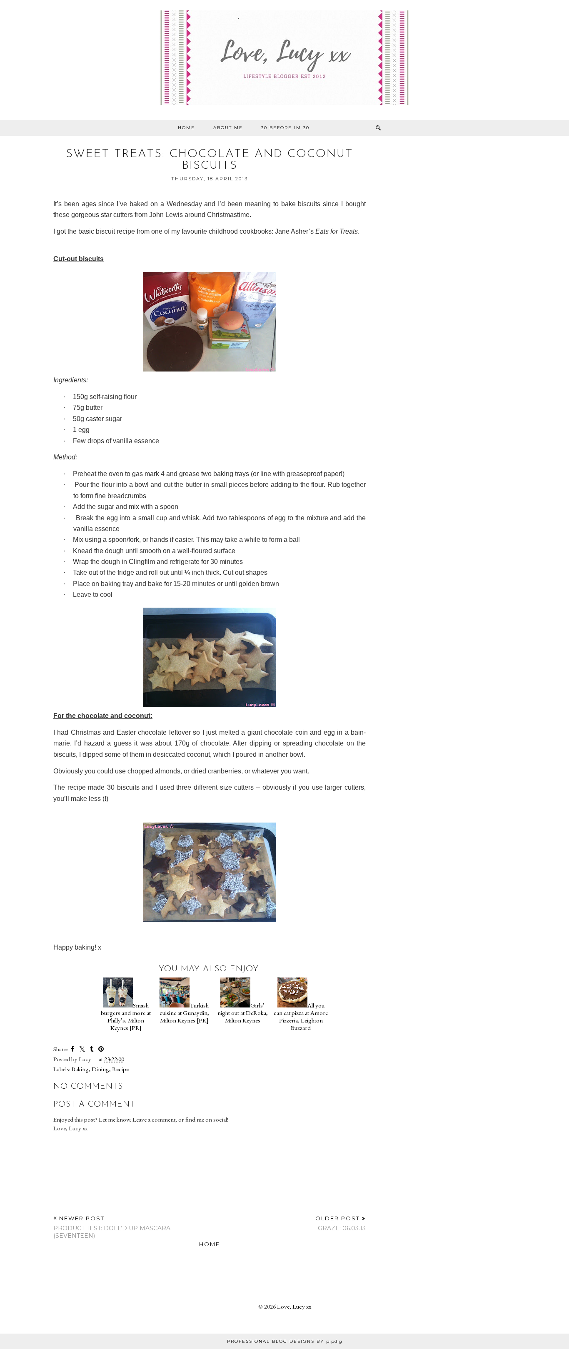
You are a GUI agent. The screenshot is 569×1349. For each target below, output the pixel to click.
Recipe (120, 1069)
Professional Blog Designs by (284, 1341)
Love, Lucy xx (294, 1306)
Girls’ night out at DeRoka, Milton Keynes (242, 1012)
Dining (100, 1069)
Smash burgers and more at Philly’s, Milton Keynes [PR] (126, 1016)
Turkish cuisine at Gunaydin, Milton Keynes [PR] (184, 1012)
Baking (80, 1069)
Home (186, 127)
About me (228, 127)
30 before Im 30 (285, 127)
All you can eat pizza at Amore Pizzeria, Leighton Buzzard (301, 1016)
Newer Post (111, 1227)
